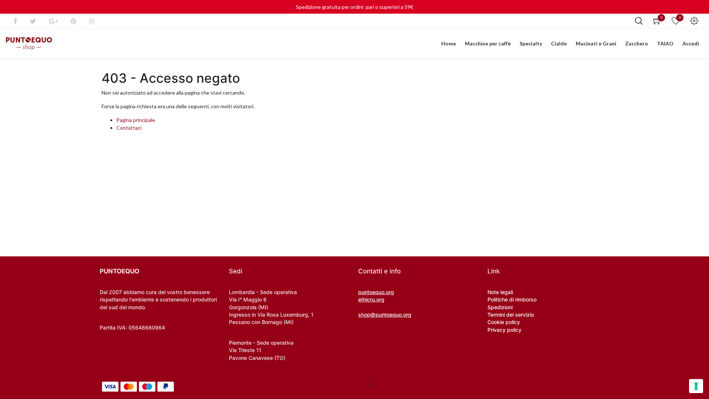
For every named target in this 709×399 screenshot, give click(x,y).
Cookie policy (503, 322)
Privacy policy (504, 330)
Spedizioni (500, 307)
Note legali (500, 292)
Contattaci (128, 128)
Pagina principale (135, 120)
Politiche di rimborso (512, 299)
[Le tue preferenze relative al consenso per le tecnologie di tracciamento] (696, 386)
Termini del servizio (510, 314)
